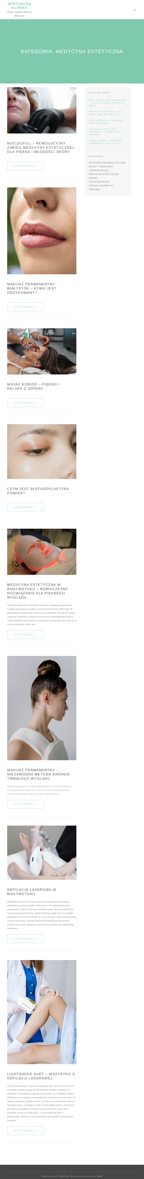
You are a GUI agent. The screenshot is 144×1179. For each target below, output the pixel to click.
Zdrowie (94, 189)
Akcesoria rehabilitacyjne (107, 163)
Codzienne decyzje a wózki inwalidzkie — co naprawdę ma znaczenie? (105, 132)
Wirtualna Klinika (19, 6)
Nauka (93, 178)
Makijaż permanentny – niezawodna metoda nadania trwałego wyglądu (38, 774)
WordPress (64, 1176)
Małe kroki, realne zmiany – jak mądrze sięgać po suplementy (105, 112)
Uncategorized (99, 182)
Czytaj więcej (29, 167)
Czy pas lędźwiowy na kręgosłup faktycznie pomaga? (105, 121)
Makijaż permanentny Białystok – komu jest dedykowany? (32, 288)
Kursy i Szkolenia (101, 166)
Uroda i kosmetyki (101, 185)
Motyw (99, 1176)
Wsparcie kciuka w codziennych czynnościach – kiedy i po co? (105, 141)
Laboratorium (98, 170)
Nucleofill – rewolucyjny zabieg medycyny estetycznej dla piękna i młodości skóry (40, 147)
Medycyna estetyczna (104, 174)
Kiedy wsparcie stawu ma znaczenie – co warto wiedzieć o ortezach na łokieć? (107, 103)
